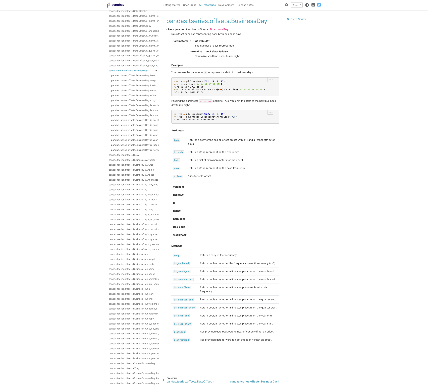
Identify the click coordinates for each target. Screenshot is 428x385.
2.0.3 (295, 5)
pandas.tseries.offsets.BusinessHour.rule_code (134, 284)
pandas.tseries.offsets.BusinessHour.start (131, 294)
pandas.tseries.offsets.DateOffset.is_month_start (134, 16)
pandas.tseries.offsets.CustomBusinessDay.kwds (134, 378)
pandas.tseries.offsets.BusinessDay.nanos (131, 174)
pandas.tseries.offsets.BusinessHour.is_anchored (134, 323)
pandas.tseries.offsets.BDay (124, 155)
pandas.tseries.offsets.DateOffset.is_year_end (133, 65)
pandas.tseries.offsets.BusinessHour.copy (131, 318)
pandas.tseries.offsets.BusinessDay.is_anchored (135, 105)
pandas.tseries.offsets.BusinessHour (128, 254)
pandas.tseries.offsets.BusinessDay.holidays (133, 199)
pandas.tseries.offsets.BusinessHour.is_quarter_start (134, 343)
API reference (207, 5)
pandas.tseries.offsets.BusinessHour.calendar (133, 313)
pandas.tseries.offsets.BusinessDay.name (133, 90)
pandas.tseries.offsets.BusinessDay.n (129, 189)
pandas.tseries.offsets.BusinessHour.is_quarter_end (134, 348)
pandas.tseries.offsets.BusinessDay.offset (134, 95)
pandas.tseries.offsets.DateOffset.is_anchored (134, 31)
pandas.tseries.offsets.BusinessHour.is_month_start (134, 333)
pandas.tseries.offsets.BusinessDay (128, 70)
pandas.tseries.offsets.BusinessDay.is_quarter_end (135, 125)
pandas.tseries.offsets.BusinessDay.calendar (133, 204)
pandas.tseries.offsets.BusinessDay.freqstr (134, 80)
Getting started (172, 5)
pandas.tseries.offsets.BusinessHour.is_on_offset (134, 328)
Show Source (298, 19)
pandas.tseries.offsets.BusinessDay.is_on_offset (135, 120)
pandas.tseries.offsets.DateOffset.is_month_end (134, 21)
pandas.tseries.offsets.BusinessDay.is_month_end (135, 110)
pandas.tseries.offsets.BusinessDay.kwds (133, 85)
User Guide (189, 5)
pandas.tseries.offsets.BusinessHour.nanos (132, 274)
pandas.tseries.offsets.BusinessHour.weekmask (134, 303)
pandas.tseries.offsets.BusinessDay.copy (133, 100)
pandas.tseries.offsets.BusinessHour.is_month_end (134, 338)
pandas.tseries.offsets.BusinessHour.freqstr (132, 259)
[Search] (287, 5)
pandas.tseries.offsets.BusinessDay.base (133, 75)
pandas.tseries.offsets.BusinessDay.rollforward (135, 150)
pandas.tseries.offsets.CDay (124, 368)
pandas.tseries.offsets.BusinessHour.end (130, 298)
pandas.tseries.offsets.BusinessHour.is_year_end (134, 358)
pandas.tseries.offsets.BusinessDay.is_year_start (135, 140)
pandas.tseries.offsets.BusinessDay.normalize (133, 179)
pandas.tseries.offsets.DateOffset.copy (130, 26)
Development (226, 5)
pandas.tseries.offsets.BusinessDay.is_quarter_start (135, 130)
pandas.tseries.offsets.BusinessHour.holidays (133, 308)
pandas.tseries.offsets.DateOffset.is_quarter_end (134, 55)
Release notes (245, 5)
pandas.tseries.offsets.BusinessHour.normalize (134, 279)
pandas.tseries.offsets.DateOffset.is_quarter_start (134, 50)
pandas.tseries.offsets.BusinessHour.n (129, 289)
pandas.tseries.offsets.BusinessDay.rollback (135, 145)
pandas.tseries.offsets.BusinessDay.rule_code (133, 184)
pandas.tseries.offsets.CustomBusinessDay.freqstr (134, 373)
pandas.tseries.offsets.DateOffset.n (128, 11)
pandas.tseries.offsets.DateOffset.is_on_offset (133, 36)
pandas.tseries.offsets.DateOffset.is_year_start (134, 60)
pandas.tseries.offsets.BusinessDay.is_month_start (135, 115)
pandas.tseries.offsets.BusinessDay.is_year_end (135, 135)
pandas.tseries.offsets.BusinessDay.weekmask (134, 194)
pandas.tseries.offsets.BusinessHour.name (131, 269)
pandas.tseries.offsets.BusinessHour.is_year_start (134, 353)
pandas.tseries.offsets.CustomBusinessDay (132, 363)
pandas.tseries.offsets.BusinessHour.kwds (131, 264)
